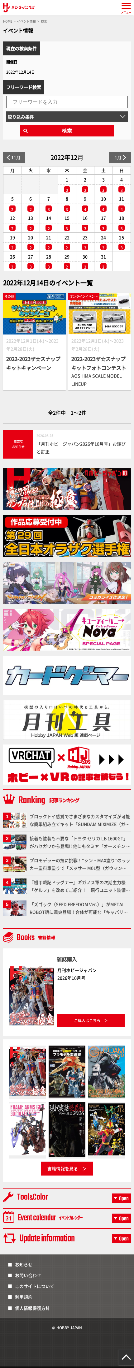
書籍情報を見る (62, 1168)
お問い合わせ (28, 1275)
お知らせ (23, 1264)
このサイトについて (34, 1286)
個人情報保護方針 (32, 1308)
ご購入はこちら (87, 1020)
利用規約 (23, 1297)
